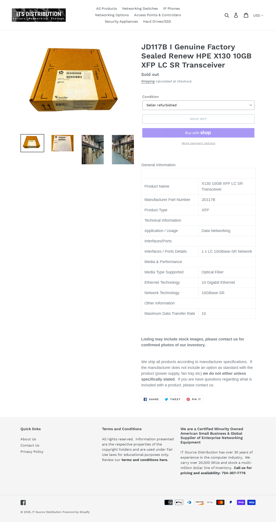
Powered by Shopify (76, 512)
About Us (28, 439)
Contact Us (29, 445)
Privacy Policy (31, 452)
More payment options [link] (198, 143)
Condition (150, 97)
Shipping (148, 81)
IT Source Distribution (46, 512)
